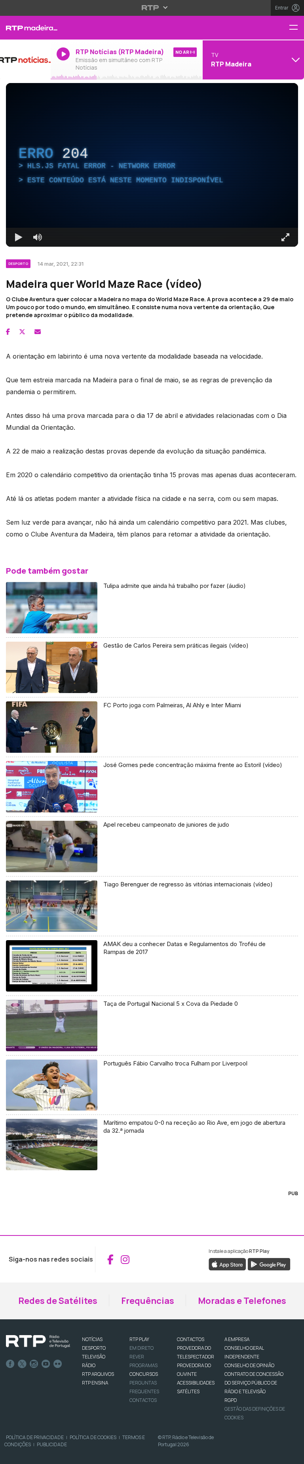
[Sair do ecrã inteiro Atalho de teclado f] (291, 1454)
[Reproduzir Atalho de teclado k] (12, 1454)
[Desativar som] (31, 1454)
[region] (152, 732)
